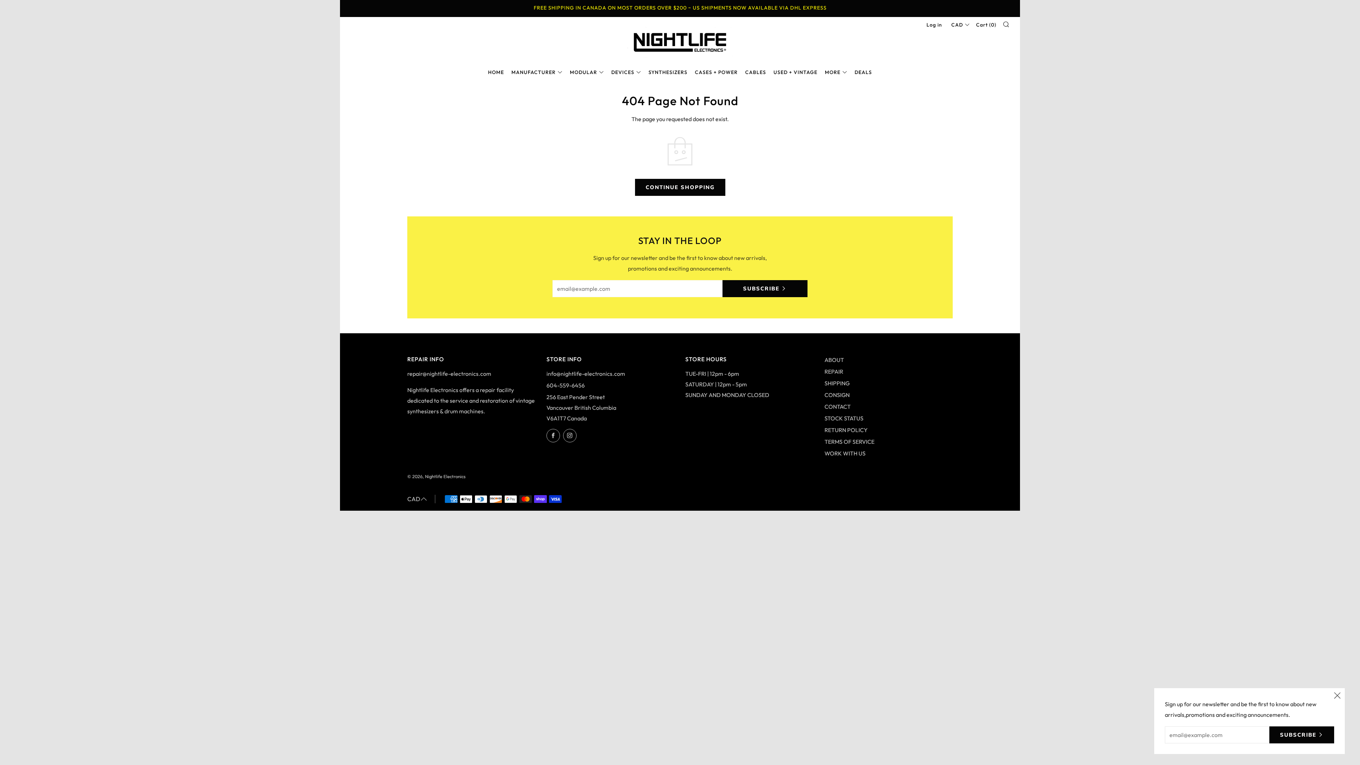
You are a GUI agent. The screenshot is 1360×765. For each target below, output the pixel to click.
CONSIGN (837, 394)
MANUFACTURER (533, 72)
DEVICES (622, 72)
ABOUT (834, 359)
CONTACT (837, 406)
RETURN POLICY (846, 430)
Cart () (986, 25)
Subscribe (761, 288)
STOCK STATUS (843, 418)
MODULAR (583, 72)
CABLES (755, 72)
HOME (496, 72)
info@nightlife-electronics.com (585, 373)
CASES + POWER (716, 72)
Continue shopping (680, 187)
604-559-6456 (565, 385)
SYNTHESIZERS (667, 72)
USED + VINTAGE (795, 72)
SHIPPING (837, 383)
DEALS (863, 72)
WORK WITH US (845, 453)
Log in (934, 25)
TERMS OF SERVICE (849, 441)
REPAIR (833, 371)
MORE (832, 72)
